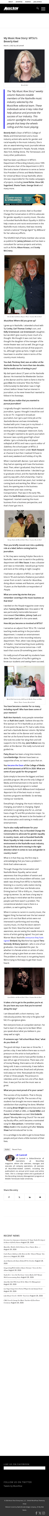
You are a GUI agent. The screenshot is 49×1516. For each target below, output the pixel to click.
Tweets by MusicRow (13, 1486)
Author (7, 1149)
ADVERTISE (19, 2)
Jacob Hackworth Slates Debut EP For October (19, 1261)
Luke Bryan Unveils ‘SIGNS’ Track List (16, 1295)
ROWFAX (28, 2)
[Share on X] (19, 1197)
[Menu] (42, 8)
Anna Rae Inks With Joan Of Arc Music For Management (22, 1282)
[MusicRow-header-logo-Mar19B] (20, 8)
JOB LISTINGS (38, 2)
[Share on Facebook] (9, 1197)
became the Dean (15, 765)
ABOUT (10, 2)
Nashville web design (23, 1507)
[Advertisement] (21, 1322)
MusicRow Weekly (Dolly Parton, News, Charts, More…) (22, 1247)
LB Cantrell (20, 45)
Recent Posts (17, 1149)
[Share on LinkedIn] (30, 1197)
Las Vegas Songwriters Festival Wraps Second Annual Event (23, 1288)
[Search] (36, 8)
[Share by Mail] (40, 1197)
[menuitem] (10, 1)
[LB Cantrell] (10, 1160)
